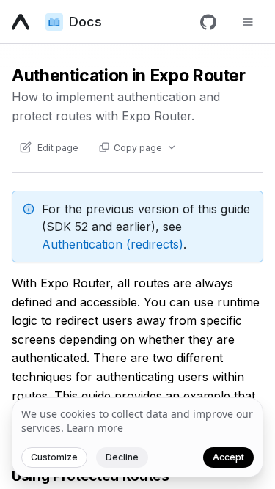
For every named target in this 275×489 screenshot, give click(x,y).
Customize (54, 457)
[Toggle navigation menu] (247, 22)
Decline (122, 457)
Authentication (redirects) (112, 244)
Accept (228, 457)
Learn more (95, 428)
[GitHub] (208, 22)
